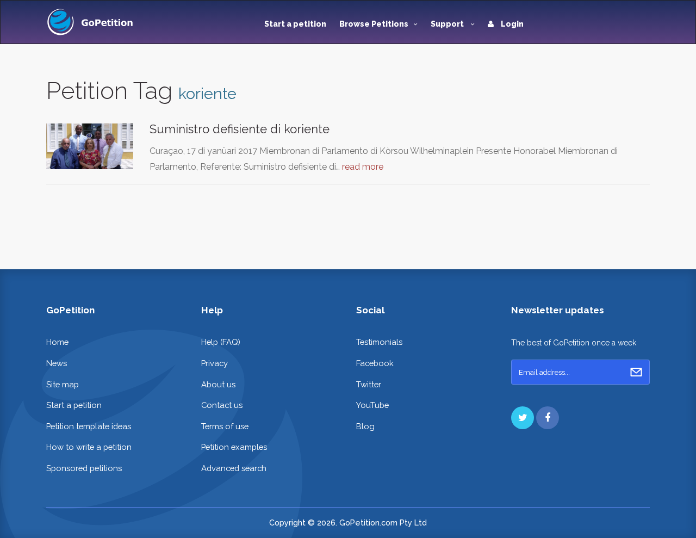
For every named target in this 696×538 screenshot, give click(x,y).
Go (636, 372)
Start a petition (295, 24)
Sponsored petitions (84, 468)
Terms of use (224, 426)
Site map (62, 384)
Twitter (368, 384)
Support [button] (448, 24)
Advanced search (233, 468)
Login (511, 24)
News (56, 363)
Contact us (222, 405)
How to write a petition (89, 447)
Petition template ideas (88, 426)
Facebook (375, 363)
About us (218, 384)
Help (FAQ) (220, 342)
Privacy (214, 363)
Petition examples (234, 447)
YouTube (372, 405)
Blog (365, 426)
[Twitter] (522, 417)
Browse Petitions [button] (373, 24)
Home (57, 342)
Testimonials (379, 342)
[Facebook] (547, 417)
